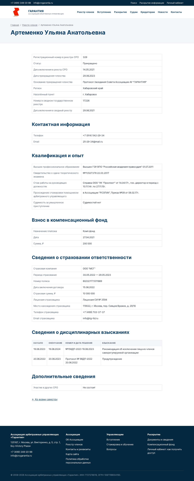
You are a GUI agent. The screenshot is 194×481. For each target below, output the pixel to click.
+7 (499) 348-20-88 (21, 3)
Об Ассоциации (74, 439)
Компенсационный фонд (161, 444)
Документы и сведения (160, 439)
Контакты (176, 12)
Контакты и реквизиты (78, 449)
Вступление (104, 12)
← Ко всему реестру (44, 399)
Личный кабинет (175, 3)
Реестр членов (85, 12)
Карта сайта (72, 454)
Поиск (134, 3)
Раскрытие (120, 12)
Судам (133, 12)
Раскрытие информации (152, 3)
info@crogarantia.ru (43, 3)
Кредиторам (148, 12)
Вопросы (111, 449)
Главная (15, 25)
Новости (163, 12)
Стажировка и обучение (120, 444)
